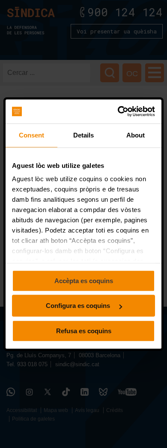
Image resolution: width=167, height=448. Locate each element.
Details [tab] (83, 135)
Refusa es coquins (83, 331)
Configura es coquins (79, 305)
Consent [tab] (32, 135)
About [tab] (135, 135)
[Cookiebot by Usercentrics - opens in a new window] (118, 111)
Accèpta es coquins (83, 280)
